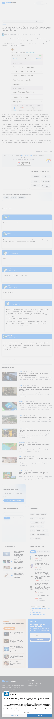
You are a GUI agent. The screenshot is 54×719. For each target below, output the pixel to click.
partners (11, 698)
